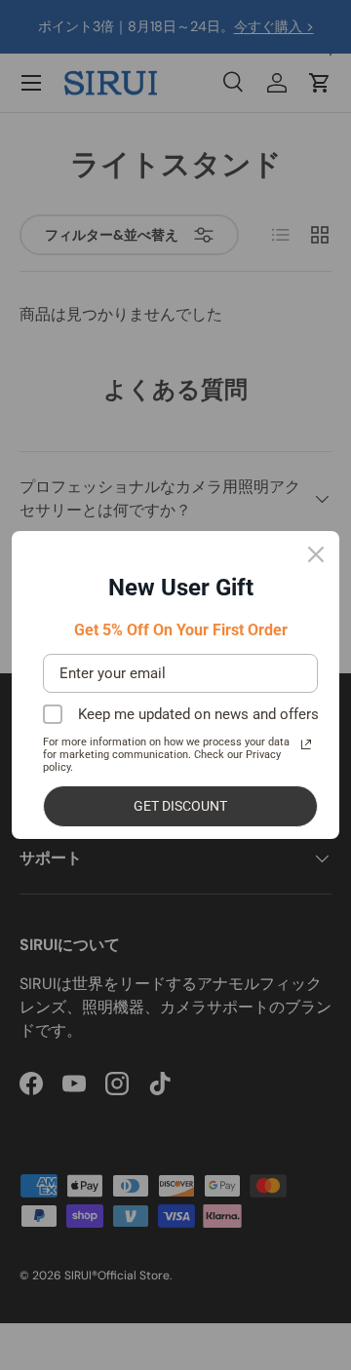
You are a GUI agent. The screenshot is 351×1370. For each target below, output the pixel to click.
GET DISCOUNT (180, 806)
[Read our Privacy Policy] (306, 744)
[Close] (315, 554)
